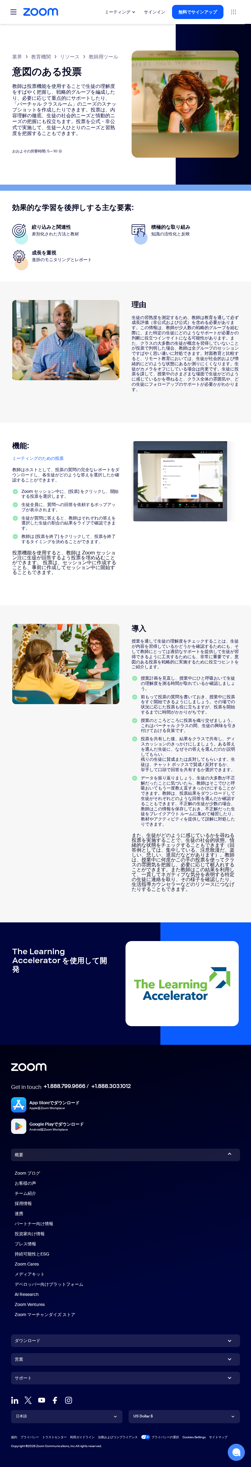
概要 (19, 1154)
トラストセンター (54, 1437)
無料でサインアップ (197, 12)
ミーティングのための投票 (38, 458)
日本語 (21, 1416)
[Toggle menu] (13, 12)
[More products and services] (233, 12)
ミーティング (117, 12)
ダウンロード (27, 1340)
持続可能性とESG (32, 1254)
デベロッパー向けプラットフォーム (49, 1284)
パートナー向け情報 (34, 1223)
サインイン (154, 12)
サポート (23, 1379)
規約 (14, 1437)
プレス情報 (25, 1244)
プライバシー (30, 1437)
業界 (17, 57)
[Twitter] (28, 1400)
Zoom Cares (27, 1264)
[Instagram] (68, 1400)
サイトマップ (218, 1437)
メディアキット (30, 1274)
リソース (70, 57)
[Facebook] (55, 1400)
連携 (19, 1213)
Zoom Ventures (30, 1304)
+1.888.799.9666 (64, 1086)
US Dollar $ (143, 1416)
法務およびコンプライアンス (118, 1437)
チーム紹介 (25, 1193)
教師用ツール (103, 57)
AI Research (27, 1294)
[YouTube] (41, 1400)
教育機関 (41, 57)
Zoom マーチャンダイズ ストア (45, 1314)
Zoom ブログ (27, 1173)
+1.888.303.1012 (111, 1086)
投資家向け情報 (30, 1233)
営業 (19, 1359)
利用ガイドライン (82, 1437)
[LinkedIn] (14, 1400)
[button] (236, 1452)
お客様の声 (25, 1183)
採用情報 (23, 1203)
